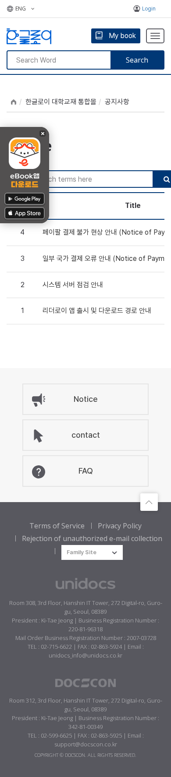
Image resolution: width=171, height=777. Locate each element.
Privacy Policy (120, 526)
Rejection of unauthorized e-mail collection (92, 538)
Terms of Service (57, 526)
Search (137, 60)
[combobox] (92, 552)
